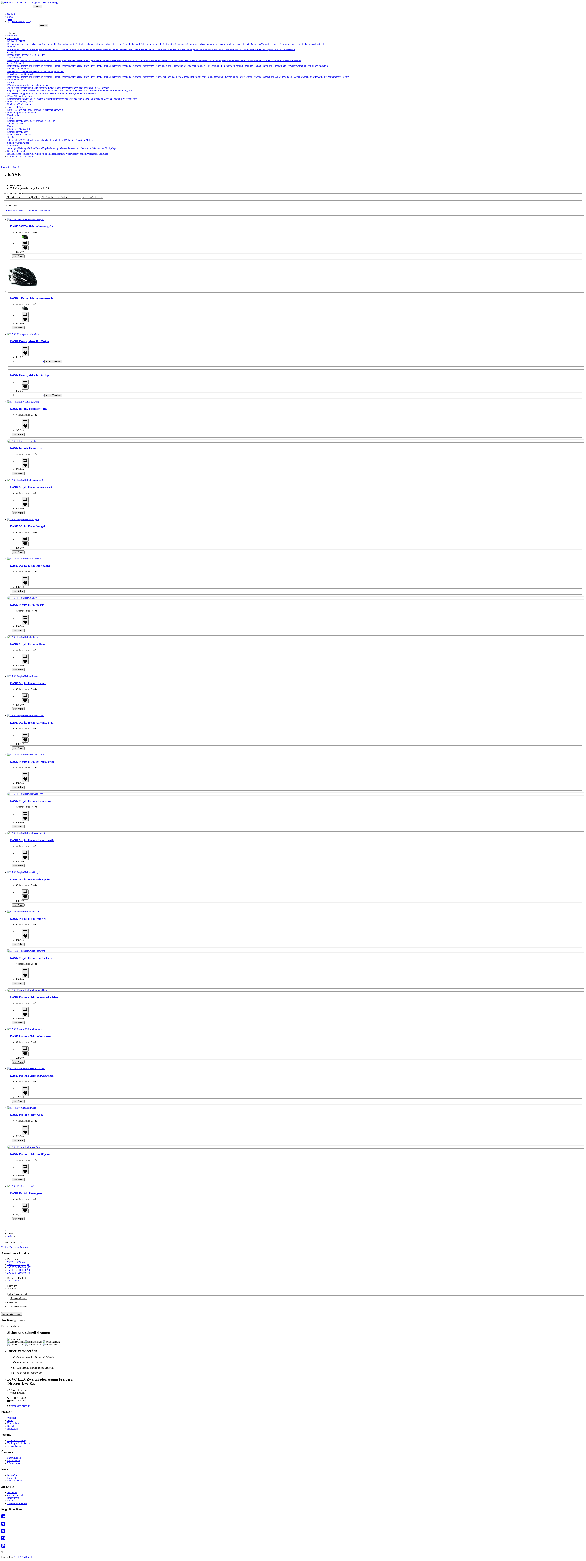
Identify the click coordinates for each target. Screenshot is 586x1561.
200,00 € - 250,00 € (18, 1272)
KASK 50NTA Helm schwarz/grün (31, 226)
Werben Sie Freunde (17, 1503)
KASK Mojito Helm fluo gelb (28, 526)
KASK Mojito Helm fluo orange (30, 565)
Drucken (24, 1247)
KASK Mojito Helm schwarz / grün (32, 761)
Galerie (14, 210)
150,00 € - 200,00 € (18, 1270)
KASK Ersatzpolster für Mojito (29, 341)
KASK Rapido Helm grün (26, 1193)
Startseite (5, 167)
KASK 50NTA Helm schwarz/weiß (31, 298)
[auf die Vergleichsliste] (25, 243)
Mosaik (22, 210)
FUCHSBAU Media (23, 1557)
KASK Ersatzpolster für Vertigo (30, 375)
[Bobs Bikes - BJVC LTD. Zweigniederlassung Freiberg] (29, 2)
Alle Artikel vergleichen (38, 210)
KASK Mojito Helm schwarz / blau (32, 722)
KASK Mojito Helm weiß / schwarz (32, 958)
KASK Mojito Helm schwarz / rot (31, 801)
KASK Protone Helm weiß (26, 1114)
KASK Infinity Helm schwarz (28, 408)
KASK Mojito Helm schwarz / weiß (32, 840)
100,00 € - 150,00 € (19, 1267)
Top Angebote (15, 1280)
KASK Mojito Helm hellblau (28, 644)
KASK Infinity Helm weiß (26, 448)
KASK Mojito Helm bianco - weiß (31, 487)
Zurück (4, 1247)
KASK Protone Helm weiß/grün (30, 1154)
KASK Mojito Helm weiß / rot (28, 918)
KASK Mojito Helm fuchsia (27, 604)
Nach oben (14, 1247)
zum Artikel (18, 256)
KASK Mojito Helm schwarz (28, 683)
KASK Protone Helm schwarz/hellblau (34, 997)
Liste (8, 210)
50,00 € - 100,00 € (18, 1264)
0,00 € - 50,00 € (16, 1261)
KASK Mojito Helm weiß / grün (30, 879)
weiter (10, 1236)
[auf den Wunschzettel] (25, 248)
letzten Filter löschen (11, 1314)
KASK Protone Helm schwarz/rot (31, 1036)
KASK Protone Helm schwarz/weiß (32, 1075)
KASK (15, 167)
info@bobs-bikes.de (20, 1406)
